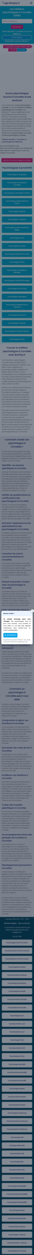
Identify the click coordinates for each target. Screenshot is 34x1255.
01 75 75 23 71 (11, 635)
